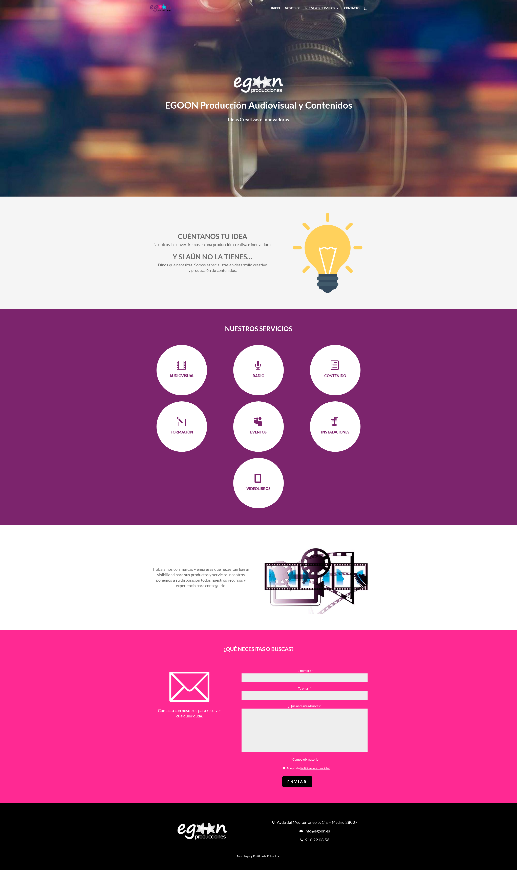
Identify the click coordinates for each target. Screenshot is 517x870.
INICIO (275, 8)
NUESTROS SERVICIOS (320, 8)
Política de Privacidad (315, 768)
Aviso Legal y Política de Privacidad (258, 856)
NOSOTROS (292, 8)
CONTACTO (351, 8)
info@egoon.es (317, 830)
